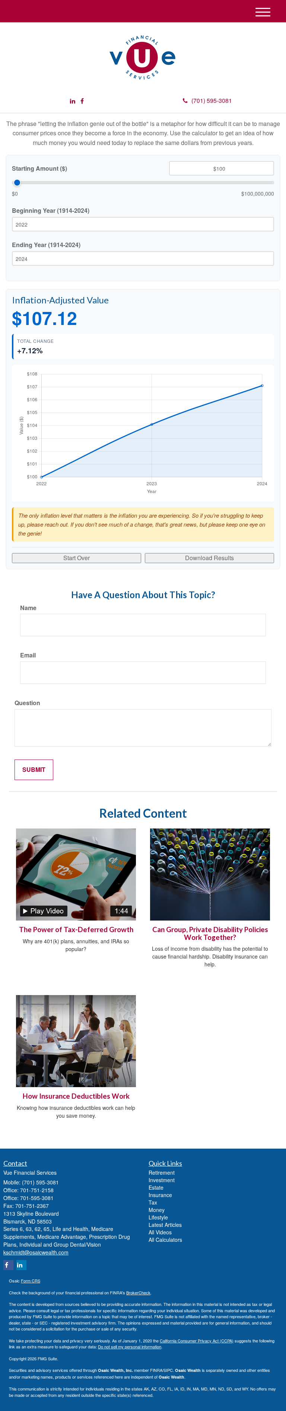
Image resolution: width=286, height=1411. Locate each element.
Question (27, 703)
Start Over (76, 557)
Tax (153, 1202)
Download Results (209, 557)
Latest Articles (165, 1224)
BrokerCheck (138, 1292)
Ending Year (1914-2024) (46, 245)
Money (157, 1209)
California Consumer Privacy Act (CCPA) (196, 1341)
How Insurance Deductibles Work (76, 1096)
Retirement (162, 1172)
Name (28, 608)
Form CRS (30, 1281)
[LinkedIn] (72, 101)
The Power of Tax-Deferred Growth (76, 929)
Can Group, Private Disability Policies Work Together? (210, 933)
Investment (162, 1180)
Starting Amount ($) (39, 168)
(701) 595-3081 (211, 100)
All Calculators (165, 1239)
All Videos (160, 1232)
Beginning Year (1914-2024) (50, 210)
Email (28, 655)
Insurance (160, 1195)
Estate (156, 1187)
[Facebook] (82, 101)
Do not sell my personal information (129, 1347)
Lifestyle (158, 1217)
